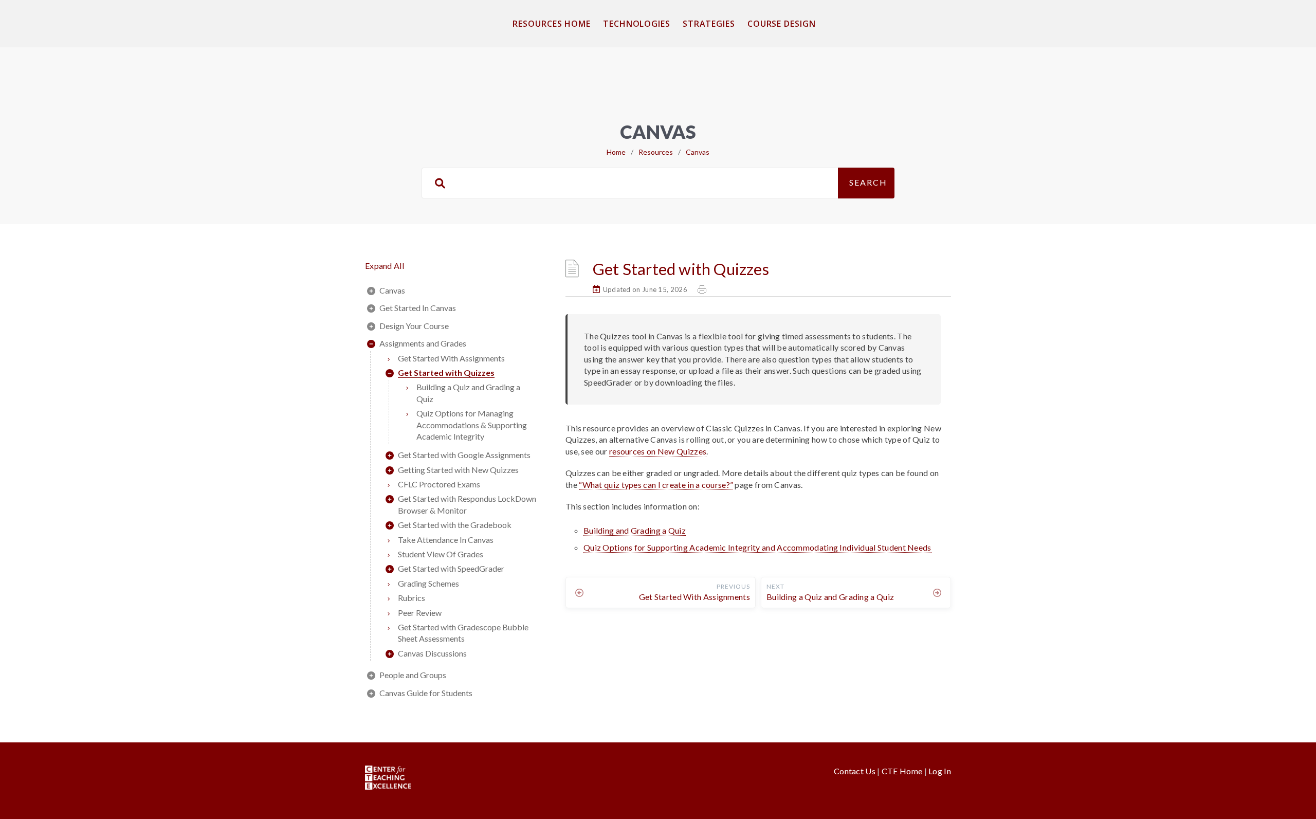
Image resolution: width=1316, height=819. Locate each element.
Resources (655, 152)
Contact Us (855, 771)
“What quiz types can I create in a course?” (656, 484)
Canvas (697, 152)
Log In (939, 771)
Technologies (636, 23)
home (616, 152)
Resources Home (552, 23)
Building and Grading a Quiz (634, 530)
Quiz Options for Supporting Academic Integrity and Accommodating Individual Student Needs (757, 547)
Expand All (384, 265)
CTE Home (902, 771)
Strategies (709, 23)
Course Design (781, 23)
